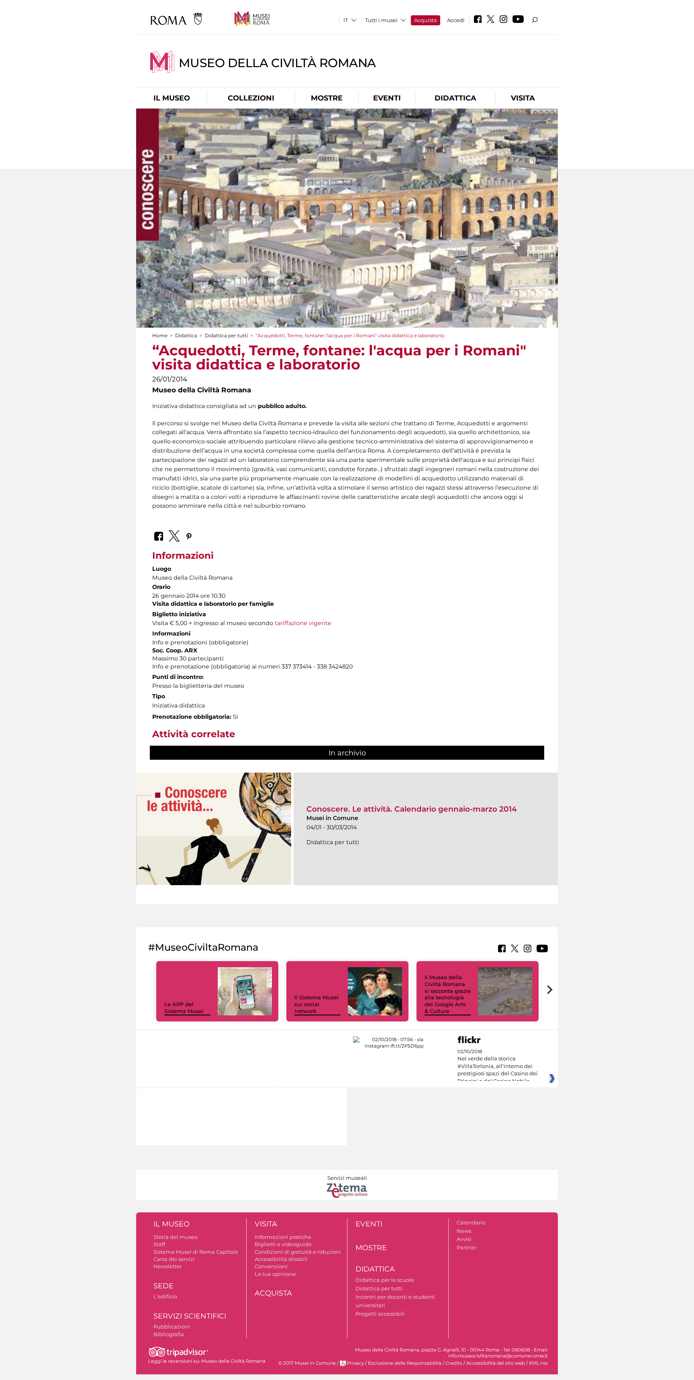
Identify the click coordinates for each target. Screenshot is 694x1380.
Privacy (355, 1363)
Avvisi (464, 1239)
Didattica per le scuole (384, 1280)
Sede (163, 1286)
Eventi (387, 98)
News (464, 1231)
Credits (453, 1363)
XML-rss (538, 1363)
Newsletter (167, 1266)
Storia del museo (175, 1237)
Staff (159, 1244)
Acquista (425, 20)
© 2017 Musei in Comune (307, 1363)
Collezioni (251, 98)
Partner (466, 1247)
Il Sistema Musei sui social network (316, 1004)
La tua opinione (275, 1274)
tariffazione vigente (303, 623)
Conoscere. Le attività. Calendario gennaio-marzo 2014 (411, 809)
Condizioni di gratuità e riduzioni (298, 1252)
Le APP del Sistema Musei (184, 1007)
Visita (523, 98)
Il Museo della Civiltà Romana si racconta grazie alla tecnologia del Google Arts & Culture (448, 994)
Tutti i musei (381, 20)
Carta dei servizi (174, 1259)
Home (159, 335)
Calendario (471, 1222)
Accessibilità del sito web (495, 1363)
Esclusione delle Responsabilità (404, 1363)
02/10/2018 (497, 1066)
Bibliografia (168, 1334)
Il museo (171, 98)
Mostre (327, 98)
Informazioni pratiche (283, 1237)
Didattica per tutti (226, 335)
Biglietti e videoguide (283, 1244)
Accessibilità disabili (281, 1259)
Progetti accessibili (380, 1313)
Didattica (455, 98)
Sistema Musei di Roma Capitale (195, 1252)
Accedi (456, 20)
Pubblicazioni (171, 1326)
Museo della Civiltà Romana (277, 62)
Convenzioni (271, 1266)
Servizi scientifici (189, 1316)
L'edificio (165, 1296)
